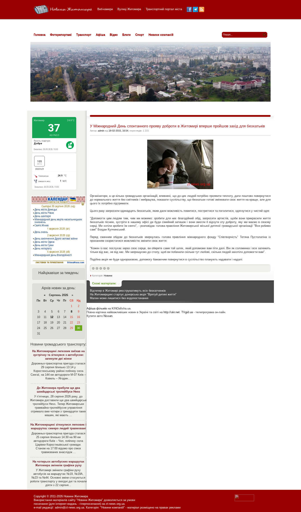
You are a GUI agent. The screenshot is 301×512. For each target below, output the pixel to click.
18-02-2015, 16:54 (118, 130)
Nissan (108, 316)
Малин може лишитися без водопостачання (119, 298)
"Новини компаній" (112, 507)
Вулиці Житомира (129, 9)
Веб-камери (105, 9)
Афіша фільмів (97, 308)
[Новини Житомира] (63, 10)
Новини (108, 275)
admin (101, 130)
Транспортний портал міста (164, 9)
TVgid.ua (187, 312)
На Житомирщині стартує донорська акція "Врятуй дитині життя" (133, 294)
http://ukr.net (172, 312)
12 (51, 317)
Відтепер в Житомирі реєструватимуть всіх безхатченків (128, 290)
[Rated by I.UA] (244, 500)
